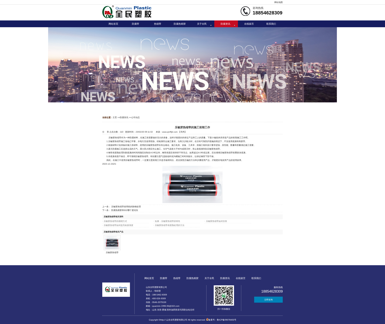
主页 (115, 117)
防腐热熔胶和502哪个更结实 (124, 210)
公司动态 (135, 117)
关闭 (182, 132)
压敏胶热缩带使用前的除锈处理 (126, 206)
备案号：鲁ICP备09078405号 (222, 320)
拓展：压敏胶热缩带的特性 (167, 221)
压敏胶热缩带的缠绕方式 (115, 221)
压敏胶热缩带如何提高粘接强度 (118, 225)
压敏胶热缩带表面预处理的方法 (169, 225)
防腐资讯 (124, 117)
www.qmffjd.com (170, 132)
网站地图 (278, 2)
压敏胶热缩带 (112, 252)
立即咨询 (268, 299)
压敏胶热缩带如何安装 (216, 221)
